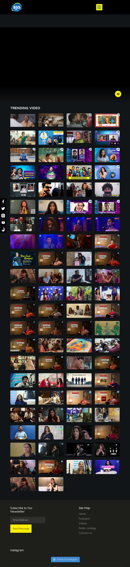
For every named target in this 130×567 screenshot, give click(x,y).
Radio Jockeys (87, 528)
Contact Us (85, 533)
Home (82, 513)
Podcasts (84, 518)
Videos (83, 523)
